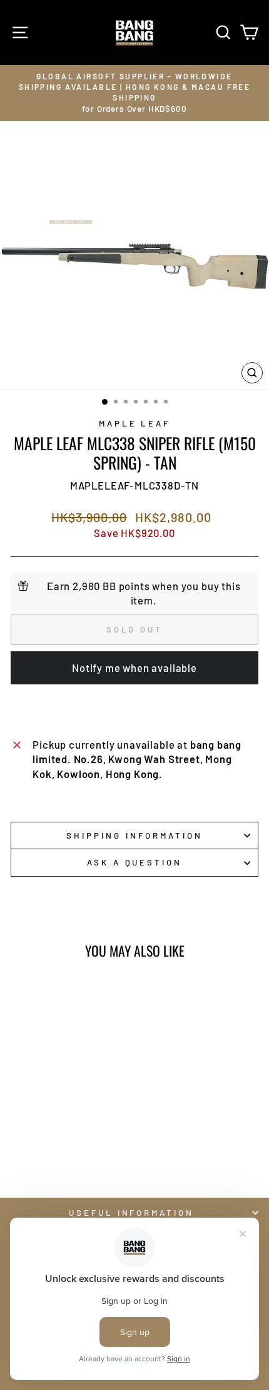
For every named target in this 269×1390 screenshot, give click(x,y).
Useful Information (132, 1213)
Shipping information (134, 835)
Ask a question (135, 862)
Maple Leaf (135, 423)
